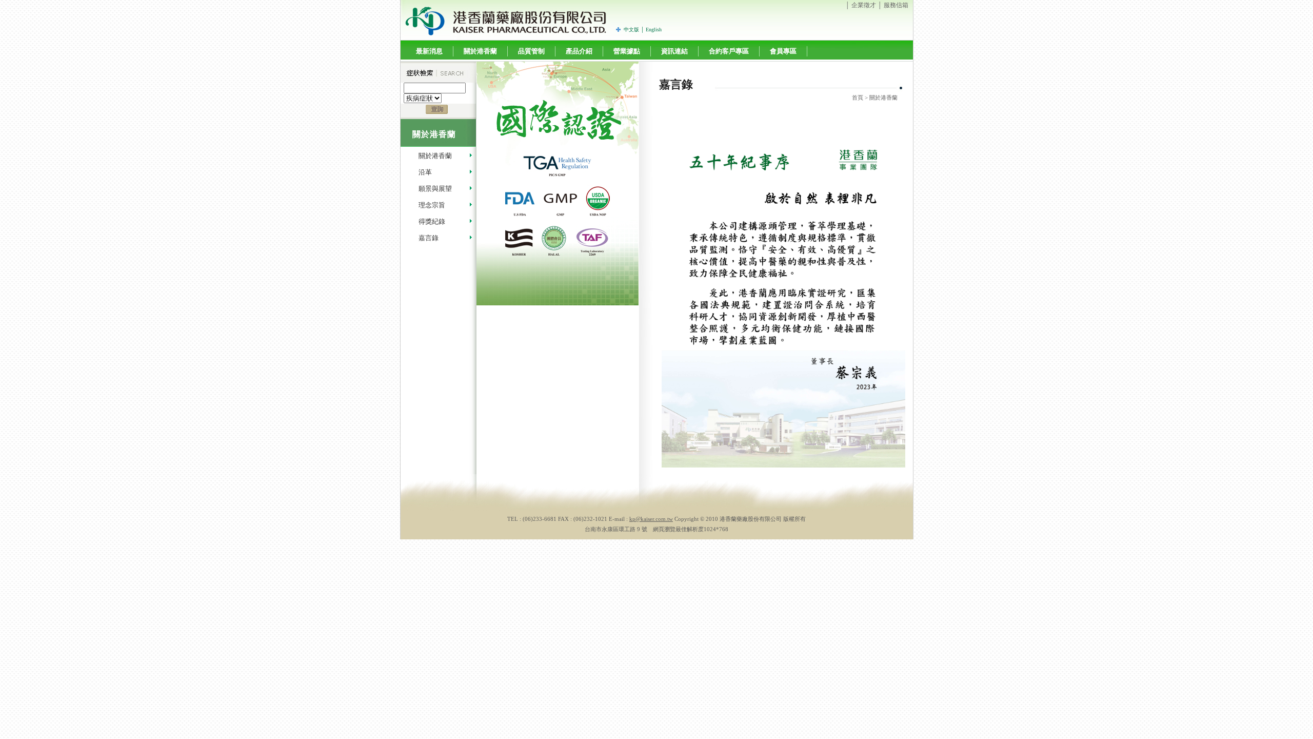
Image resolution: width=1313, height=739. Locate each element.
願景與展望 (435, 188)
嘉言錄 (429, 238)
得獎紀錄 (432, 221)
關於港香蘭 (480, 51)
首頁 (857, 97)
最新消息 (429, 51)
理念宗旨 (432, 205)
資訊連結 (674, 51)
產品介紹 (579, 51)
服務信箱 (896, 5)
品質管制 (531, 51)
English (654, 29)
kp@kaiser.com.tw (651, 519)
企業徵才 (863, 5)
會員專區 (783, 51)
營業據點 (626, 51)
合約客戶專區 (729, 51)
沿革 (425, 172)
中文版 (631, 29)
